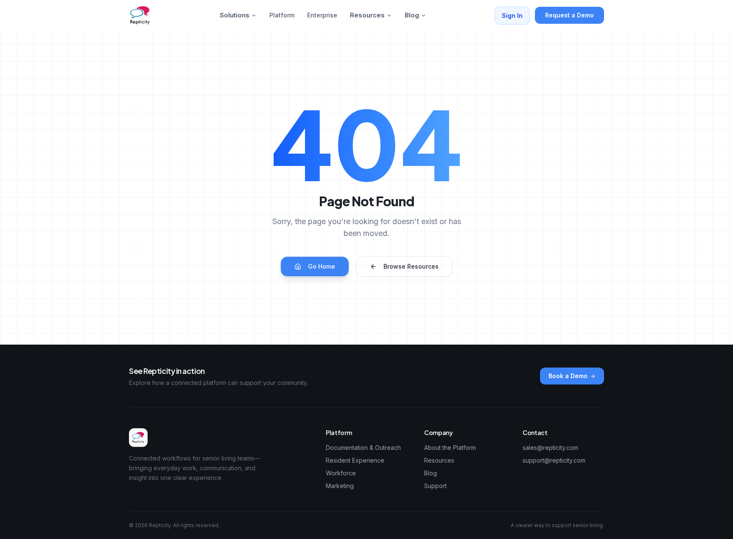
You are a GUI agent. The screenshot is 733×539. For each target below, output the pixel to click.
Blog (412, 15)
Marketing (340, 485)
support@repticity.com (554, 460)
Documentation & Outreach (363, 447)
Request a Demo (569, 15)
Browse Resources (411, 266)
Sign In (512, 15)
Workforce (341, 473)
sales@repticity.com (550, 447)
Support (435, 485)
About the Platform (450, 447)
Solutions (234, 15)
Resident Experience (355, 460)
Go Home (321, 266)
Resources (367, 15)
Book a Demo (568, 375)
